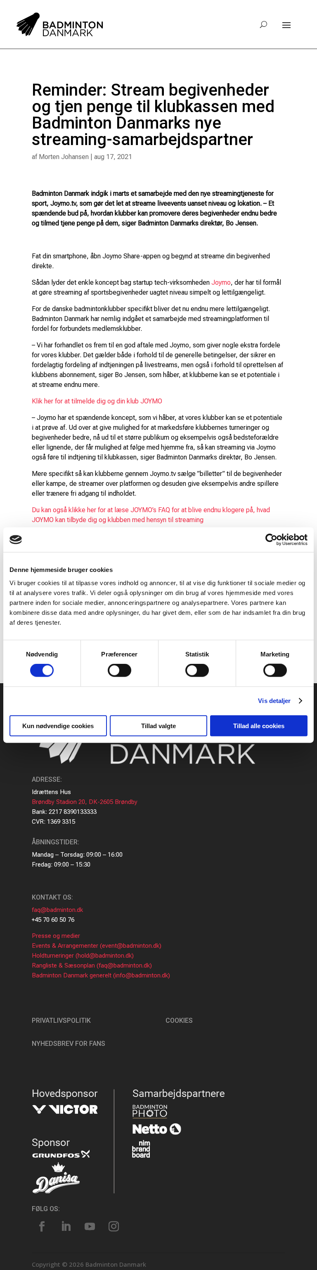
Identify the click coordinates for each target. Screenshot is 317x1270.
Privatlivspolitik (61, 1020)
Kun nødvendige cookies (58, 725)
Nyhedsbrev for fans (68, 1043)
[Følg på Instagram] (114, 1226)
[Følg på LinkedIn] (66, 1226)
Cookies (179, 1020)
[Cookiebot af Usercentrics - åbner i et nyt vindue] (271, 540)
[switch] (119, 670)
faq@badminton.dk (57, 910)
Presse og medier (56, 936)
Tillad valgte (158, 725)
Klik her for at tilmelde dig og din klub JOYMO (97, 401)
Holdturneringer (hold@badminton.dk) (83, 955)
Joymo (221, 282)
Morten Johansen (64, 157)
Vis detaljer (274, 700)
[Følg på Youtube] (90, 1226)
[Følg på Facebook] (42, 1226)
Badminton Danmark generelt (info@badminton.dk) (101, 975)
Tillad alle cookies (258, 725)
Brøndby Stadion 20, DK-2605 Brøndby (84, 802)
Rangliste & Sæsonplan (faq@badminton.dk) (92, 965)
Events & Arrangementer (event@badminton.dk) (96, 945)
